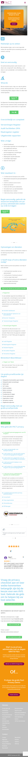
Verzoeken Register (9, 350)
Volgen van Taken (8, 362)
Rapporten (6, 293)
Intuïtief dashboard (9, 310)
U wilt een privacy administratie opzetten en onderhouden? (12, 474)
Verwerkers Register (9, 353)
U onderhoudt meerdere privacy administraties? (12, 493)
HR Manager (7, 506)
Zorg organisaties (8, 500)
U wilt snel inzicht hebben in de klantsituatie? (12, 462)
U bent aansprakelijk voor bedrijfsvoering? (10, 450)
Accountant (6, 497)
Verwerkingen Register (10, 325)
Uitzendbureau (7, 503)
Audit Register (7, 341)
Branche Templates (9, 318)
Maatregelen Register (9, 344)
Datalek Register (8, 347)
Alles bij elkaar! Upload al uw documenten (11, 314)
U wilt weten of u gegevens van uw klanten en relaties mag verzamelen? (14, 458)
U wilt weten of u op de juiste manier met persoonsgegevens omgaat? (14, 454)
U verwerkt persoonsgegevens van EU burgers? (14, 433)
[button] (3, 229)
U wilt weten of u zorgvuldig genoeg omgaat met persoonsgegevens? (14, 467)
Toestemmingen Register (10, 321)
